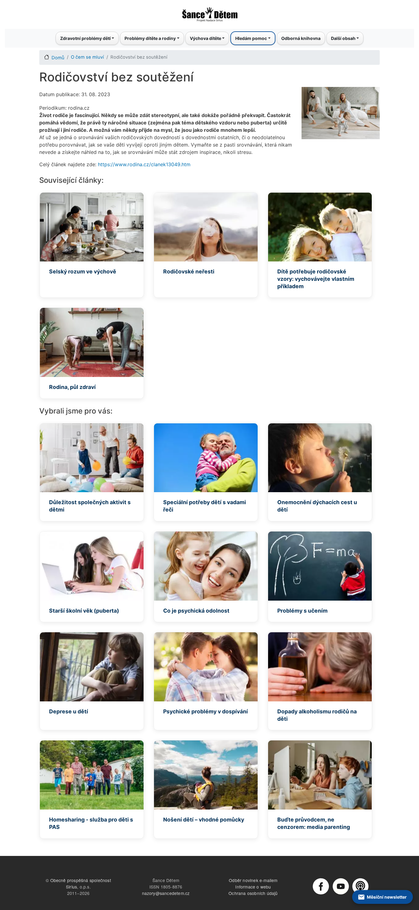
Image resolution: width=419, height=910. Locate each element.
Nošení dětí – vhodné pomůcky (203, 819)
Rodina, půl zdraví (72, 387)
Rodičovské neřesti (188, 271)
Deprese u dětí (68, 711)
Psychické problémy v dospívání (205, 711)
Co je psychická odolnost (196, 610)
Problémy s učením (302, 610)
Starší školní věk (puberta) (84, 610)
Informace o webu (253, 887)
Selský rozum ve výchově (82, 271)
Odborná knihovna (301, 38)
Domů (58, 58)
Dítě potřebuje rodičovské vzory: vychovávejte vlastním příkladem (315, 278)
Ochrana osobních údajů (253, 893)
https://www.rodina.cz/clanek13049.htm (144, 164)
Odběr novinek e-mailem (253, 880)
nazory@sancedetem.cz (166, 893)
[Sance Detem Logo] (209, 13)
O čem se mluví (87, 57)
